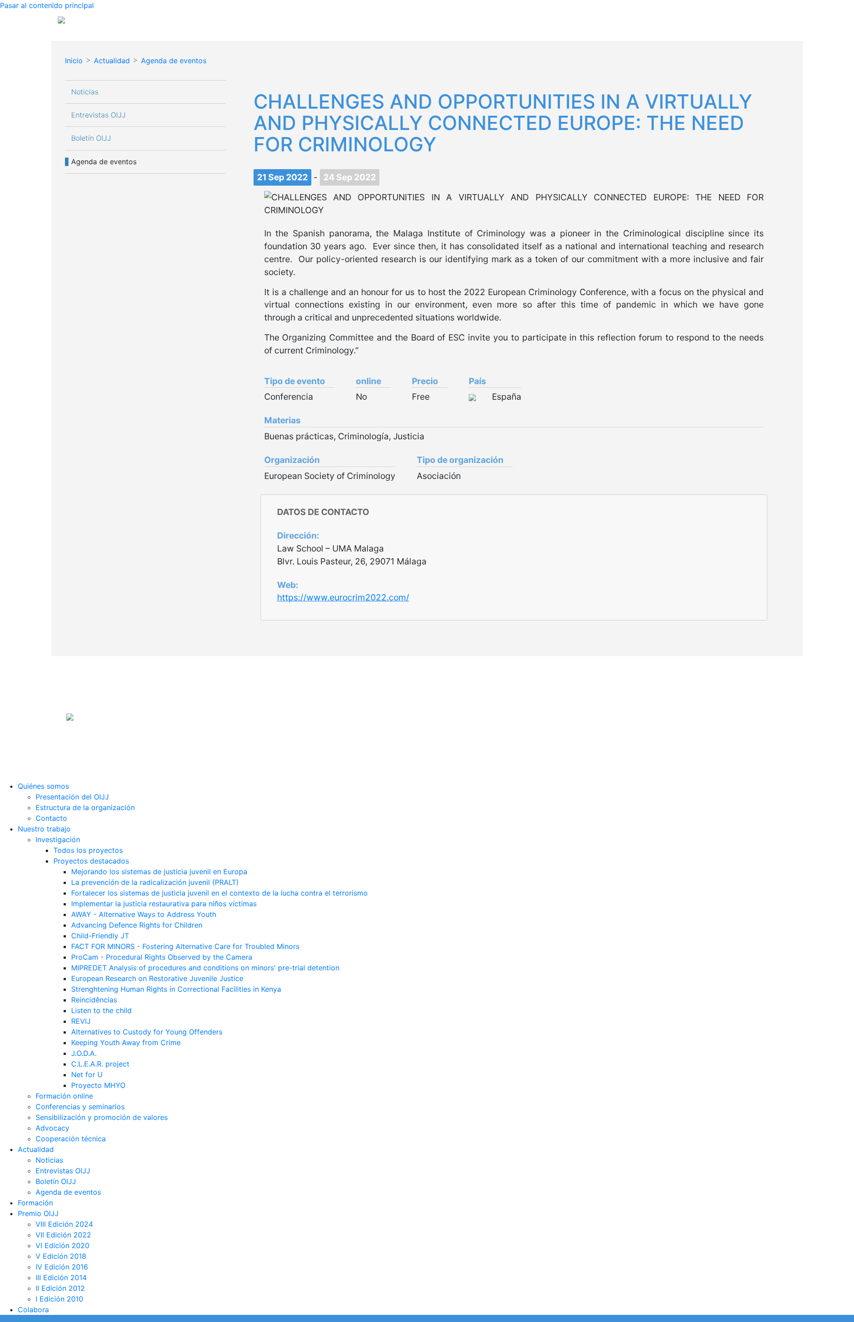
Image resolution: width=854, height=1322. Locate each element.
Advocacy (52, 1127)
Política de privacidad (431, 741)
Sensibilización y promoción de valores (102, 1117)
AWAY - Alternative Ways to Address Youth (143, 914)
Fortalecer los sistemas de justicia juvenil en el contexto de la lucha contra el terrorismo (219, 892)
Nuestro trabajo (44, 828)
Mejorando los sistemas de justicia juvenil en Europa (159, 871)
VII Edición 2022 (63, 1234)
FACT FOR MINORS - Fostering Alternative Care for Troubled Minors (185, 946)
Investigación (58, 839)
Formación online (64, 1095)
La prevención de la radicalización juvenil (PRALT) (155, 882)
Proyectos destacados (91, 860)
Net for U (87, 1074)
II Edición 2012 (60, 1288)
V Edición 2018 (61, 1256)
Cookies (477, 741)
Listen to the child (101, 1010)
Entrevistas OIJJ (98, 115)
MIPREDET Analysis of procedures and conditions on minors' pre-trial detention (205, 967)
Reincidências (94, 999)
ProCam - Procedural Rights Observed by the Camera (161, 957)
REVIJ (81, 1021)
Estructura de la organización (85, 807)
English (781, 23)
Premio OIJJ (38, 1213)
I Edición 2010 (59, 1298)
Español (748, 23)
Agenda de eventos (173, 60)
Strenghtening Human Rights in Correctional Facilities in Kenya (176, 989)
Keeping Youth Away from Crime (126, 1042)
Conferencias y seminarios (80, 1106)
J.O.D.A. (84, 1053)
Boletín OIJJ (91, 138)
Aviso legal (380, 741)
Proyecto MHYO (98, 1085)
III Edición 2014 (61, 1277)
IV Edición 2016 (62, 1266)
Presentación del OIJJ (72, 796)
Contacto (51, 818)
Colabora (33, 1309)
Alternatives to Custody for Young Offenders (146, 1031)
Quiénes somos (43, 786)
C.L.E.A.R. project (100, 1063)
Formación (35, 1202)
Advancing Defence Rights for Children (136, 925)
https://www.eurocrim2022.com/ (343, 597)
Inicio (74, 60)
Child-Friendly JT (100, 935)
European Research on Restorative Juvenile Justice (157, 978)
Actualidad (112, 60)
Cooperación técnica (71, 1138)
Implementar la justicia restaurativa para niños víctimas (164, 903)
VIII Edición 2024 (64, 1224)
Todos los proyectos (88, 850)
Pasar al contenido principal (47, 5)
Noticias (84, 92)
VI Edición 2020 (62, 1245)
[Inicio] (141, 23)
